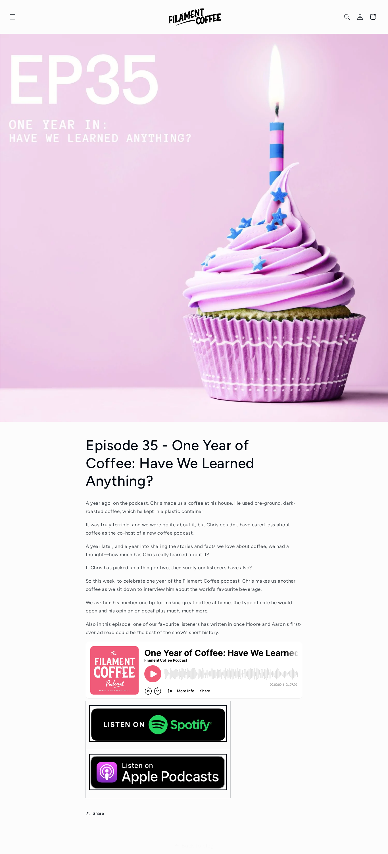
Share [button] (98, 813)
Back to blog (198, 845)
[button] (12, 16)
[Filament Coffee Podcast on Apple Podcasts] (158, 789)
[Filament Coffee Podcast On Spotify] (158, 725)
